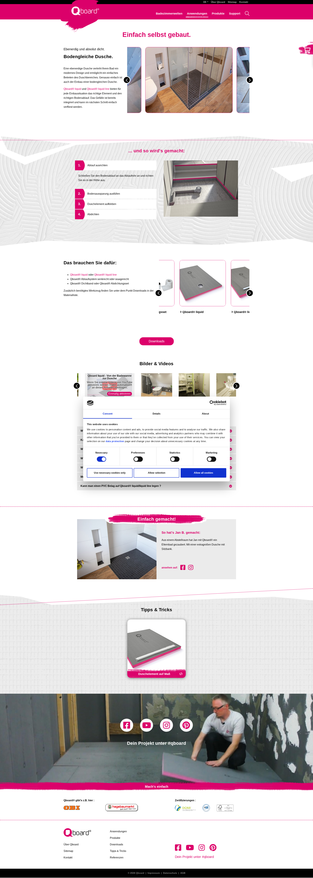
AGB (182, 873)
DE (204, 2)
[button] (206, 2)
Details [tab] (157, 413)
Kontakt (243, 2)
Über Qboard (218, 2)
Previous (126, 80)
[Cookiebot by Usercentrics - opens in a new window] (212, 402)
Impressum (154, 873)
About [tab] (205, 413)
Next (249, 80)
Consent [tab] (107, 413)
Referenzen (116, 857)
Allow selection (156, 472)
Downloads (156, 341)
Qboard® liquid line (98, 89)
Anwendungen (197, 13)
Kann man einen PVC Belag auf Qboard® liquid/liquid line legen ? (121, 486)
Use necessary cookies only (110, 472)
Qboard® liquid (72, 89)
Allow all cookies (203, 472)
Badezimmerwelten (169, 13)
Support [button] (234, 13)
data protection (114, 441)
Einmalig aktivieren (119, 393)
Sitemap (232, 2)
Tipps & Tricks (118, 851)
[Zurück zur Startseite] (85, 10)
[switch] (138, 459)
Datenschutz (170, 873)
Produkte (218, 13)
